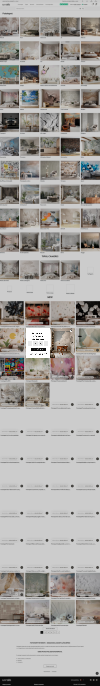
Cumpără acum (38, 349)
